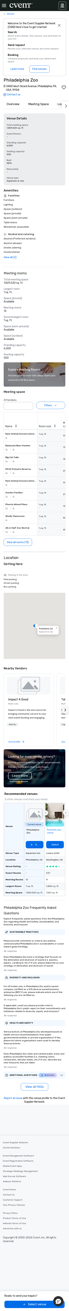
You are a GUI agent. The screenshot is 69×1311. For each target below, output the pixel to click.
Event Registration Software (18, 1161)
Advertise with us (12, 1228)
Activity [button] (12, 724)
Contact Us (9, 1194)
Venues (10, 13)
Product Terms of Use (14, 1218)
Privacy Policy (10, 1213)
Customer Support (12, 1200)
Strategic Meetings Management (20, 1171)
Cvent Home (9, 1189)
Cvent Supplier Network (15, 1142)
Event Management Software (18, 1155)
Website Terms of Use (14, 1223)
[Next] (65, 105)
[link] (29, 685)
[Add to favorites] (64, 87)
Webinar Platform (12, 1181)
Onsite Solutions (11, 1147)
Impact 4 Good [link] (18, 699)
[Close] (59, 25)
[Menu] (4, 5)
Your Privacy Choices (14, 1205)
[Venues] (62, 5)
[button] (29, 405)
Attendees (10, 400)
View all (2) (10, 257)
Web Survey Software (14, 1176)
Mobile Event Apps (12, 1166)
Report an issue (13, 1098)
